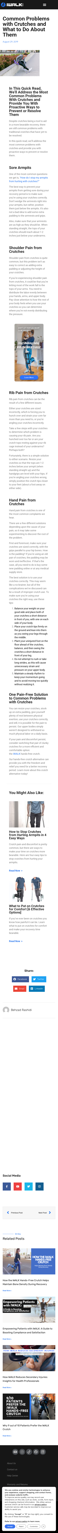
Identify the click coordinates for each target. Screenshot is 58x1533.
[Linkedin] (43, 1452)
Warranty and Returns (17, 1484)
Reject (21, 1526)
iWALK (16, 753)
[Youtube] (18, 1187)
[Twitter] (29, 1187)
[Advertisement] (29, 1049)
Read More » (7, 1291)
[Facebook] (36, 1452)
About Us (11, 1463)
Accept (10, 1526)
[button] (44, 4)
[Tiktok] (29, 1452)
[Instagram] (39, 1187)
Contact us (12, 1469)
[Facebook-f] (7, 1187)
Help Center (12, 1475)
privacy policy (41, 1504)
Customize (34, 1526)
